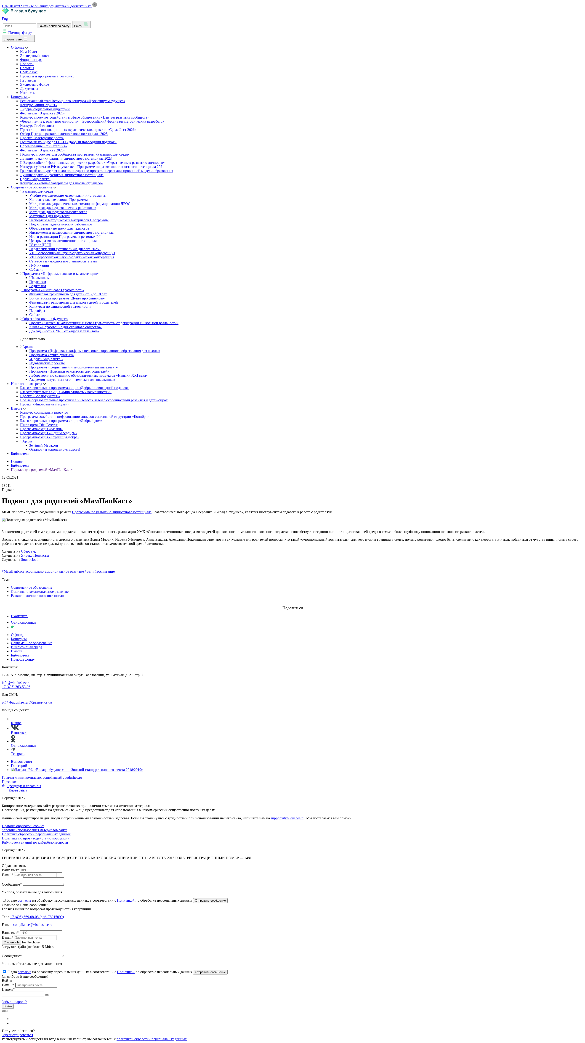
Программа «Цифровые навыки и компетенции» (60, 273)
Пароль (8, 989)
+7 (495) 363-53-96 (16, 687)
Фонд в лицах (31, 60)
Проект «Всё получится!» (40, 396)
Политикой (126, 900)
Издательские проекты (47, 363)
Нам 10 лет (28, 51)
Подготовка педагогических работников (61, 224)
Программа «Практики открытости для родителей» (69, 371)
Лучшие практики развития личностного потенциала (62, 175)
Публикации (39, 265)
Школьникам (39, 278)
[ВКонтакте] (14, 1019)
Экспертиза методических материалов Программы (69, 220)
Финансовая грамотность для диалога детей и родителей (73, 302)
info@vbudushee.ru (16, 683)
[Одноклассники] (14, 1023)
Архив (27, 347)
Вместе (17, 408)
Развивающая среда (37, 191)
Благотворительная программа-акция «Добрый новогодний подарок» (74, 388)
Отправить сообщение (210, 900)
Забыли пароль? (14, 1002)
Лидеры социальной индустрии (45, 109)
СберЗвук (28, 551)
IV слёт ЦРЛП (40, 245)
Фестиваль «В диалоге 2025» (42, 150)
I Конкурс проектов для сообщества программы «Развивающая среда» (75, 154)
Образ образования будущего (44, 319)
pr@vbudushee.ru (15, 702)
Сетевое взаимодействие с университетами (63, 261)
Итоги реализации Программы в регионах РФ (65, 236)
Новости (27, 64)
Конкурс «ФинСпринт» (38, 105)
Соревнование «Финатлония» (43, 146)
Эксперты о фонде (34, 84)
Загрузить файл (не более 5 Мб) (26, 947)
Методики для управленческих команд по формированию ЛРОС (79, 204)
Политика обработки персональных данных (36, 834)
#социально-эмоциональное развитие (54, 571)
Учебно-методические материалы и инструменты (67, 195)
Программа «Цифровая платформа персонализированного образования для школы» (94, 351)
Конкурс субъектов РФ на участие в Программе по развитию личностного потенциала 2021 (92, 167)
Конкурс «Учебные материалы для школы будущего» (61, 183)
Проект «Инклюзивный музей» (44, 404)
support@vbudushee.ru (287, 818)
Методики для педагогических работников (62, 208)
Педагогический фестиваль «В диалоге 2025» (65, 249)
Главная (17, 461)
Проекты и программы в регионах (47, 76)
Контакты (27, 93)
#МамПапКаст (13, 571)
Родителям (37, 286)
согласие (24, 900)
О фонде (18, 47)
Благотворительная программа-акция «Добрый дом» (61, 421)
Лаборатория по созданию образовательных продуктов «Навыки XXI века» (88, 375)
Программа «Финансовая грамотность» (52, 290)
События (27, 68)
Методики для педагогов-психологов (58, 212)
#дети (89, 571)
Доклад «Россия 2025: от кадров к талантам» (64, 331)
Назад (6, 575)
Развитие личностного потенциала (38, 596)
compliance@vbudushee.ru (62, 777)
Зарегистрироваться (17, 1035)
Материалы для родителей (49, 216)
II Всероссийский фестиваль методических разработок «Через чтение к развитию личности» (92, 162)
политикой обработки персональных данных (152, 1039)
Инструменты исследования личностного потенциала (71, 232)
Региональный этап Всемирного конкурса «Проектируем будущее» (72, 101)
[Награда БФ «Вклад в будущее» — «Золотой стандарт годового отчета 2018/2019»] (77, 770)
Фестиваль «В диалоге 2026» (42, 113)
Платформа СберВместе (39, 425)
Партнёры (37, 310)
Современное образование (32, 187)
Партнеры (28, 80)
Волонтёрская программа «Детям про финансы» (67, 298)
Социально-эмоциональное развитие (40, 591)
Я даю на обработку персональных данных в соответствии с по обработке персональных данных (100, 900)
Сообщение (12, 884)
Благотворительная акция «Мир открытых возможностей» (66, 392)
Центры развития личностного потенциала (63, 241)
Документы (29, 88)
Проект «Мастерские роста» (42, 138)
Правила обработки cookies (23, 826)
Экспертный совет (34, 56)
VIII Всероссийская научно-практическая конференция (72, 253)
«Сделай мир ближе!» (46, 359)
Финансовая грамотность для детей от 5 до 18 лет (68, 294)
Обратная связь (40, 702)
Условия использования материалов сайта (34, 830)
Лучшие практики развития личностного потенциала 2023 (66, 158)
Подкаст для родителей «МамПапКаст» (42, 469)
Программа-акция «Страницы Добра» (49, 437)
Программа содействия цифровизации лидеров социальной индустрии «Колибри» (84, 416)
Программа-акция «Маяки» (41, 429)
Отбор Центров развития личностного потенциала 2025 (64, 134)
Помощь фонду (20, 32)
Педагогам (37, 282)
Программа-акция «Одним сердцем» (48, 433)
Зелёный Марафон (43, 445)
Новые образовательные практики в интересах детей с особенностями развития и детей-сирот (94, 400)
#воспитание (105, 571)
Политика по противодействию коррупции (35, 838)
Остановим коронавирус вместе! (54, 449)
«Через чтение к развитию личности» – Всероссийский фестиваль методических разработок (92, 121)
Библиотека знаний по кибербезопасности (35, 842)
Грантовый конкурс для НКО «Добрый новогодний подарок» (68, 142)
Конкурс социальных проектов (44, 412)
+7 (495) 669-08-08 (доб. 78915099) (37, 917)
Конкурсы (19, 97)
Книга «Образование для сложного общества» (65, 327)
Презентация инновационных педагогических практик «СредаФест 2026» (78, 130)
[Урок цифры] (292, 603)
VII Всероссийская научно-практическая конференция (71, 257)
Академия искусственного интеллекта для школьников (72, 379)
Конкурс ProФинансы (37, 125)
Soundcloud (29, 559)
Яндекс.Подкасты (35, 555)
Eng (5, 19)
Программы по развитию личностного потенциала (112, 512)
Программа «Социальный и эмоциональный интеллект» (73, 367)
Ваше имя (10, 870)
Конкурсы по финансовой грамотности (60, 306)
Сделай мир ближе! (35, 179)
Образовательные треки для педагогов (59, 228)
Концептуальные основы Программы (58, 199)
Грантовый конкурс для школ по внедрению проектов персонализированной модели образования (96, 171)
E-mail (7, 875)
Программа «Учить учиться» (51, 355)
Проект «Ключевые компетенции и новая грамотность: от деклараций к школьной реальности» (103, 323)
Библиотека (20, 453)
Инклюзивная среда (27, 384)
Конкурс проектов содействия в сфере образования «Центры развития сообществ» (84, 117)
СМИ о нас (28, 72)
